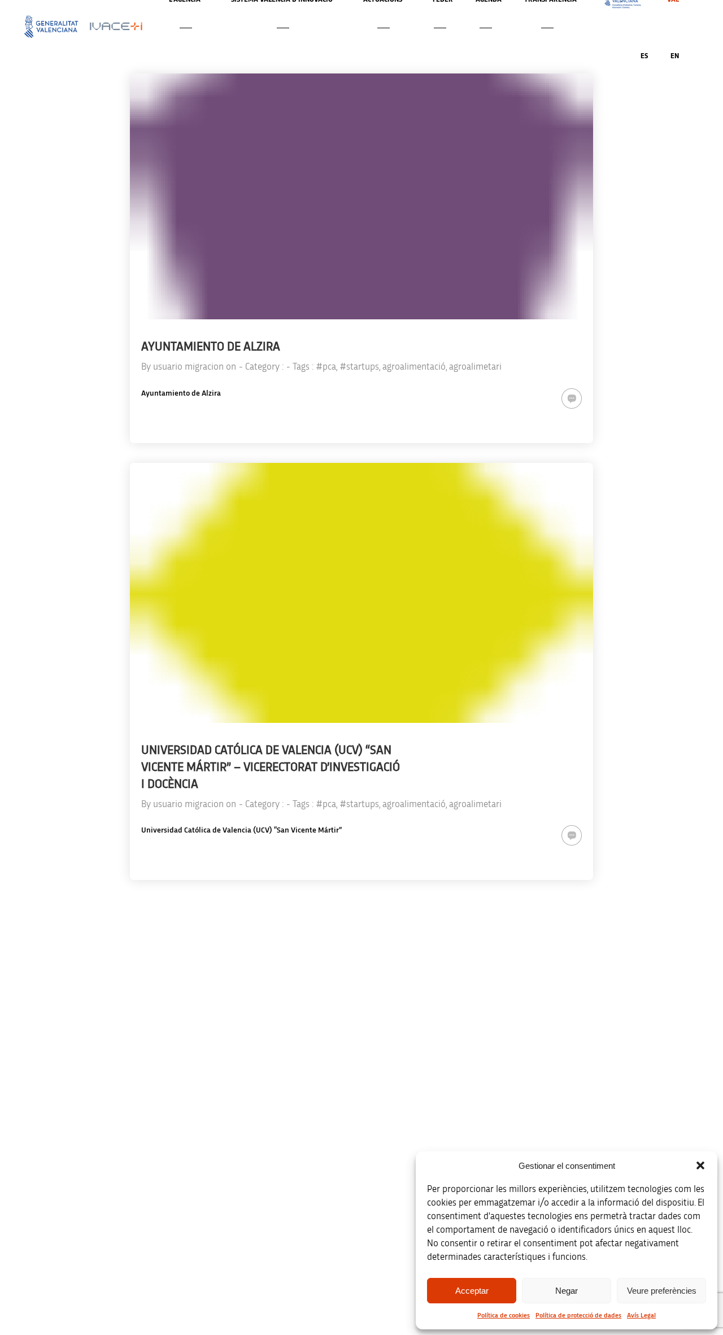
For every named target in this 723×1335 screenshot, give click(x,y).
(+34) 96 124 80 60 (235, 1280)
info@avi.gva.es (231, 1161)
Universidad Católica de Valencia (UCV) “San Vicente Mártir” (241, 830)
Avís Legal (641, 1315)
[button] (700, 1165)
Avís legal (568, 1146)
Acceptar (472, 1290)
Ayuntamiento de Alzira (181, 393)
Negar (566, 1290)
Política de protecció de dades (578, 1315)
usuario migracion (188, 366)
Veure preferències (661, 1290)
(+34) (235, 1209)
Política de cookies (503, 1315)
